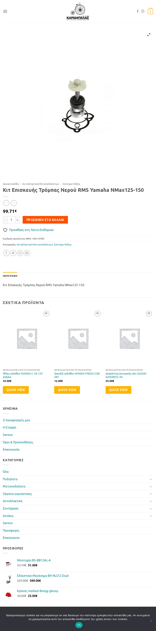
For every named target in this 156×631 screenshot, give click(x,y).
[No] (151, 622)
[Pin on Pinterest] (27, 253)
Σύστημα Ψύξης (71, 184)
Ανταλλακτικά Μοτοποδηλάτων (40, 184)
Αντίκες (8, 515)
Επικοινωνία (11, 449)
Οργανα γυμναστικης (17, 493)
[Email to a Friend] (20, 253)
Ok (79, 624)
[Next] (153, 354)
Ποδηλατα (10, 479)
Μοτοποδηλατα (14, 486)
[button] (5, 11)
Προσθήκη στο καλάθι (45, 219)
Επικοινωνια (11, 537)
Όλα (6, 471)
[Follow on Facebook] (137, 11)
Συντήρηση (10, 508)
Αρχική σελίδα (11, 184)
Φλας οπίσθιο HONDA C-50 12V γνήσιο (23, 375)
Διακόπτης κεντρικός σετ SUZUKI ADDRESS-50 (126, 375)
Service (8, 435)
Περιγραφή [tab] (10, 276)
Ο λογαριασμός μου (16, 420)
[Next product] (6, 203)
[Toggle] (151, 479)
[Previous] (3, 354)
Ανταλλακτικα (12, 501)
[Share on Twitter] (13, 253)
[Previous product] (14, 203)
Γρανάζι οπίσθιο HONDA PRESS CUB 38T (77, 375)
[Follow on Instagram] (142, 11)
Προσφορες (11, 530)
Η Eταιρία (9, 427)
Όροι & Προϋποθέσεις (18, 442)
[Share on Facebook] (6, 253)
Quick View (15, 389)
